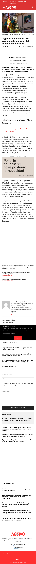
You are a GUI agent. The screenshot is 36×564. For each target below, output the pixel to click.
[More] (27, 51)
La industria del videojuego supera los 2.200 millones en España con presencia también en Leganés (16, 512)
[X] (12, 51)
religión (24, 57)
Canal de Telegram (7, 275)
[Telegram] (23, 51)
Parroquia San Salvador (20, 60)
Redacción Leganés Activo (13, 46)
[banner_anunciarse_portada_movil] (18, 167)
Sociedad (18, 57)
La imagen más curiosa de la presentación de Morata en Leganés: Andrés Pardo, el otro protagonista (16, 496)
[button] (32, 7)
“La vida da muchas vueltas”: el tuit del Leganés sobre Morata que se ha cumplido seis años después (17, 420)
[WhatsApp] (16, 51)
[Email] (20, 51)
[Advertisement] (18, 242)
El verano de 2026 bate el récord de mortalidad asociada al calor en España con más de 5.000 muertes (16, 429)
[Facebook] (8, 51)
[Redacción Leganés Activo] (6, 308)
